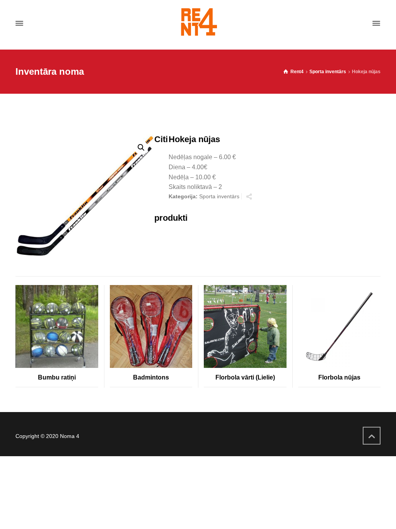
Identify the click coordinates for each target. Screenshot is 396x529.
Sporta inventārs (327, 71)
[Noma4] (198, 23)
